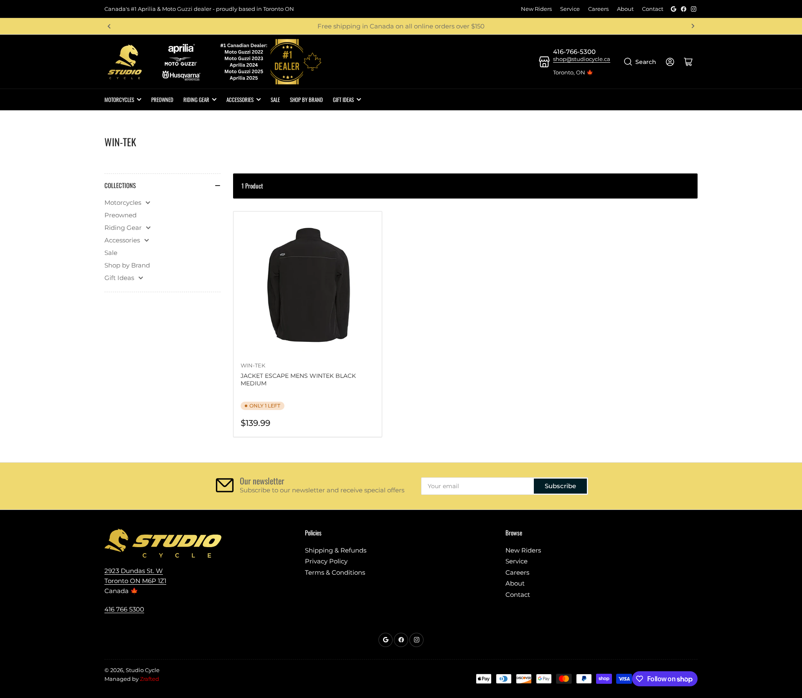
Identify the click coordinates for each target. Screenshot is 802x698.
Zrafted (149, 678)
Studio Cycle (143, 670)
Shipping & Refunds (335, 550)
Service (570, 8)
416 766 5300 (124, 609)
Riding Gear (196, 99)
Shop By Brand (306, 99)
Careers (598, 8)
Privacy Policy (326, 561)
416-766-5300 (574, 52)
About (625, 8)
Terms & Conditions (335, 572)
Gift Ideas (343, 99)
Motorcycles (119, 99)
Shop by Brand (127, 265)
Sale (275, 99)
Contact (652, 8)
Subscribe (560, 486)
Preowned (162, 99)
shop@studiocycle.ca (581, 59)
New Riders (536, 8)
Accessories (240, 99)
